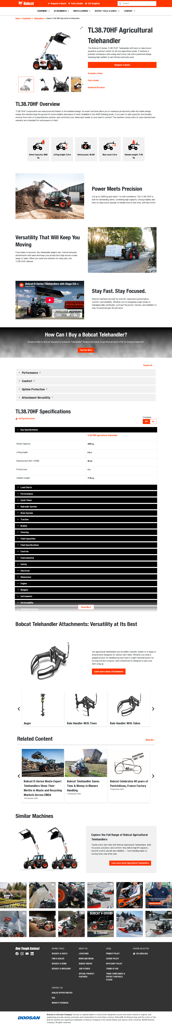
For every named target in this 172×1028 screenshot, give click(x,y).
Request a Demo (59, 963)
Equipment (27, 18)
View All (149, 740)
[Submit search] (154, 4)
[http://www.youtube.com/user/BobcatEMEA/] (27, 954)
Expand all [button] (147, 365)
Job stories (84, 968)
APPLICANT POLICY (114, 963)
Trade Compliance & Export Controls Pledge (115, 976)
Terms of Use (112, 968)
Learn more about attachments (108, 671)
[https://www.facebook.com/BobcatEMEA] (17, 954)
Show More (86, 607)
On (153, 421)
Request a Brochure (61, 968)
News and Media (86, 958)
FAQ (53, 998)
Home (17, 18)
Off (146, 421)
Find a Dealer (77, 3)
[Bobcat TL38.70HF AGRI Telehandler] (49, 51)
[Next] (82, 84)
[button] (86, 372)
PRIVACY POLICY (112, 953)
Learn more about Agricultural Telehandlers (130, 863)
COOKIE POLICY (112, 958)
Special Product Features (86, 975)
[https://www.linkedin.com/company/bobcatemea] (32, 954)
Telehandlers (39, 18)
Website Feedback (60, 1003)
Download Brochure (96, 87)
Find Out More (86, 350)
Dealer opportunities (62, 993)
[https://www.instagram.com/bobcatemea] (22, 954)
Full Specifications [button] (27, 418)
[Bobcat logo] (26, 3)
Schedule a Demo (95, 73)
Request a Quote (58, 3)
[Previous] (16, 84)
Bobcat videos (85, 963)
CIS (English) (94, 3)
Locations (84, 953)
